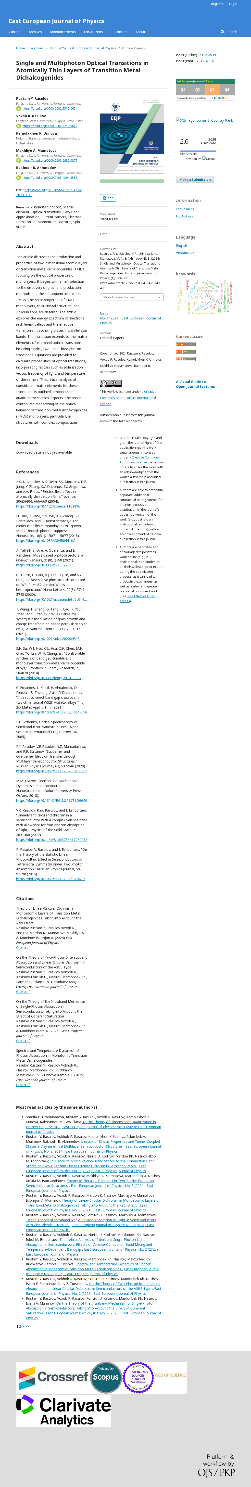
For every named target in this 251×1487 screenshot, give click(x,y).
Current (15, 31)
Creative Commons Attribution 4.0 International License (128, 397)
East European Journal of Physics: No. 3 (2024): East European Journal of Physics (86, 1168)
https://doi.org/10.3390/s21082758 (43, 565)
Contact (121, 31)
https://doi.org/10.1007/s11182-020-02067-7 (51, 771)
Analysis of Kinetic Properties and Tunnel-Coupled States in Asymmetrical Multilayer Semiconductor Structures (93, 1144)
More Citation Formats (119, 297)
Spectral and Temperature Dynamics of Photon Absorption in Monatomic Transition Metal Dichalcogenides (88, 1266)
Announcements (63, 31)
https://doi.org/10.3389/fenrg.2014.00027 (48, 677)
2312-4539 (207, 54)
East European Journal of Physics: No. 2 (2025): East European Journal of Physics (92, 1271)
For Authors (94, 31)
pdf (110, 198)
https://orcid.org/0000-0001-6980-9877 (50, 160)
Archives (35, 31)
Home (20, 48)
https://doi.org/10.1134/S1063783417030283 (51, 839)
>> (27, 1326)
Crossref (23, 947)
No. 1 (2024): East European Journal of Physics (83, 48)
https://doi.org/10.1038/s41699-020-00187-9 (51, 712)
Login (233, 3)
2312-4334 (204, 61)
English (181, 245)
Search (231, 31)
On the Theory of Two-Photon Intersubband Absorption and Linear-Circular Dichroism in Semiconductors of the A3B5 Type (93, 1286)
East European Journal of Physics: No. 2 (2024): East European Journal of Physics (93, 1149)
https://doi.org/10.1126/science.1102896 (48, 506)
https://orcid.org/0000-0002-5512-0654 (50, 108)
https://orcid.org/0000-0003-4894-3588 (50, 178)
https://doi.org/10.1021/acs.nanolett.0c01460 (52, 599)
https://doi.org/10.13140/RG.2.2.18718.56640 (51, 800)
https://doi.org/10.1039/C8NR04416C (45, 540)
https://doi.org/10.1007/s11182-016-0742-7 (50, 879)
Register (217, 3)
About (141, 31)
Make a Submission (195, 179)
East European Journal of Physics (56, 21)
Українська (185, 253)
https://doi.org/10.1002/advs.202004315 (48, 638)
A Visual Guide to (195, 384)
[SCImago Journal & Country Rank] (204, 120)
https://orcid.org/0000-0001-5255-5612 (50, 126)
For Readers (185, 209)
